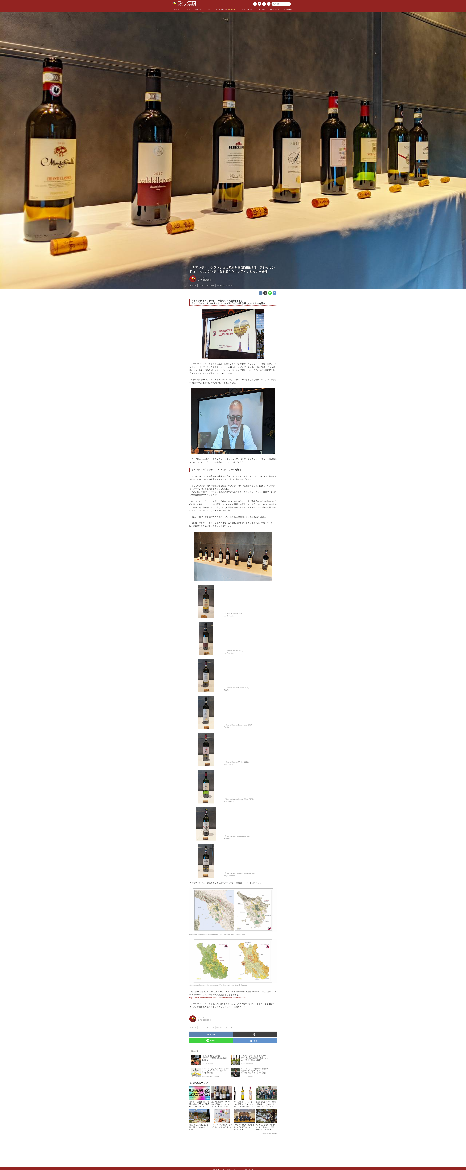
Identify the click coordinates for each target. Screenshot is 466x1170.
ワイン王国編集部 (204, 280)
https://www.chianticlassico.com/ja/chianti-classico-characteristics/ (217, 998)
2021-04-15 (202, 278)
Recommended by (266, 1133)
